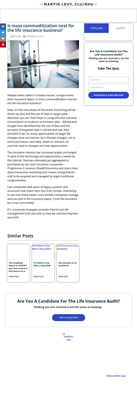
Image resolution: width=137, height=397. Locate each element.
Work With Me (60, 353)
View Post (14, 276)
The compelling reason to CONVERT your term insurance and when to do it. (18, 267)
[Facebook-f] (52, 367)
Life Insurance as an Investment (67, 264)
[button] (131, 16)
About (23, 353)
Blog (97, 353)
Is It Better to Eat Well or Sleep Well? (42, 264)
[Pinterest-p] (85, 367)
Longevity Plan (81, 353)
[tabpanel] (108, 36)
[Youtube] (74, 367)
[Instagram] (63, 367)
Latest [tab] (120, 28)
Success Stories (40, 353)
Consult (110, 353)
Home (11, 353)
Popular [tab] (96, 28)
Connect (124, 353)
